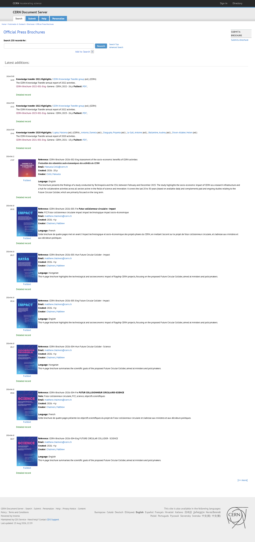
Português (163, 515)
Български (100, 512)
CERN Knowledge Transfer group (68, 79)
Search (18, 18)
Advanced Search (116, 47)
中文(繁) (216, 515)
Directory (237, 3)
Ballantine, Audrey (157, 132)
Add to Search (82, 51)
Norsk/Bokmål (213, 512)
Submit (32, 18)
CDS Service (20, 519)
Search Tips (114, 44)
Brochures (30, 24)
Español (149, 512)
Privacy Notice (69, 508)
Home (4, 24)
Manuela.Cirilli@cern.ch (56, 166)
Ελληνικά (129, 512)
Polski (153, 515)
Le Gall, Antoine (134, 132)
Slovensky (185, 515)
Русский (174, 515)
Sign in (223, 3)
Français (159, 512)
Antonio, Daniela (89, 132)
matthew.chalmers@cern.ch (58, 216)
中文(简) (206, 515)
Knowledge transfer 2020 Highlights (33, 132)
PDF (85, 86)
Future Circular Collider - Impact (95, 254)
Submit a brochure (239, 39)
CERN (27, 3)
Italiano (179, 512)
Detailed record (23, 94)
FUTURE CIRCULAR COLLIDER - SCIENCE (98, 438)
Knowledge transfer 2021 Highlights (33, 79)
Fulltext (27, 180)
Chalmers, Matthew (56, 223)
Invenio (16, 515)
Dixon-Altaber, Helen (182, 132)
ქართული (199, 512)
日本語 (188, 512)
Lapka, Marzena (60, 132)
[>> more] (243, 480)
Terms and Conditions (19, 512)
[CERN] (237, 518)
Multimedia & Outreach (16, 24)
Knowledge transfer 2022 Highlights (33, 105)
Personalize (58, 18)
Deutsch (119, 512)
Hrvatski (169, 512)
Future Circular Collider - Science (95, 346)
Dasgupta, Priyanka (112, 132)
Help (44, 18)
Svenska (196, 515)
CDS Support (53, 519)
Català (110, 512)
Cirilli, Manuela (54, 174)
